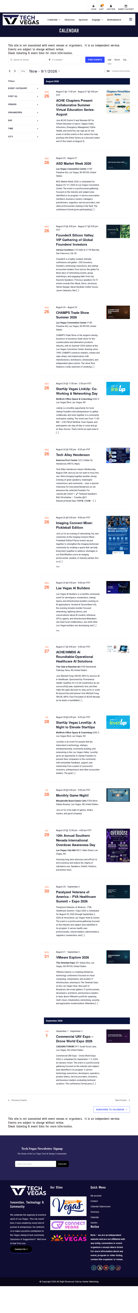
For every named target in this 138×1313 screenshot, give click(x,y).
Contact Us (20, 1249)
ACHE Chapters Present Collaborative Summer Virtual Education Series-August (75, 107)
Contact (94, 1201)
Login (93, 9)
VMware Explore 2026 (72, 957)
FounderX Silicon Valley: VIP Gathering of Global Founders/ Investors (75, 240)
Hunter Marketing (90, 1281)
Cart (101, 7)
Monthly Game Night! (72, 795)
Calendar (52, 19)
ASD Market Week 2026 (73, 163)
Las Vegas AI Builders (73, 588)
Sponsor (83, 19)
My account (96, 1195)
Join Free (110, 9)
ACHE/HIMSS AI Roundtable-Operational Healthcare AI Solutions (74, 656)
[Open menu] (130, 19)
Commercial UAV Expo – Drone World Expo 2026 (74, 1038)
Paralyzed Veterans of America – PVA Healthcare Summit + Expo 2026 (76, 896)
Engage (96, 19)
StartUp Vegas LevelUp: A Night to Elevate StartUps (76, 724)
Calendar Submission (101, 1206)
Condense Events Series (121, 71)
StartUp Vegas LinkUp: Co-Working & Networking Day (77, 391)
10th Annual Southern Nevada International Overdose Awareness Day (75, 840)
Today (23, 71)
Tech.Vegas (21, 19)
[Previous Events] (9, 71)
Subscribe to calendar (110, 1109)
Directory (70, 19)
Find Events (95, 59)
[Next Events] (15, 71)
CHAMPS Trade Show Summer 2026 (72, 314)
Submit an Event (126, 9)
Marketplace (114, 19)
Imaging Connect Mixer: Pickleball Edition (74, 525)
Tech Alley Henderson (73, 454)
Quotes (94, 1222)
